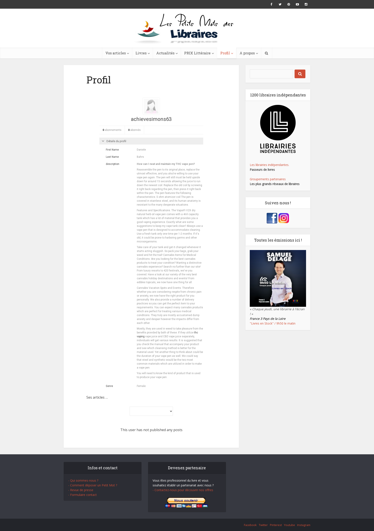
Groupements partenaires (268, 179)
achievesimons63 (151, 119)
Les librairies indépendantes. (269, 165)
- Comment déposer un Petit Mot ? (92, 485)
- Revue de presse (80, 490)
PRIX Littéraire (197, 53)
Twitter (263, 525)
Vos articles (115, 53)
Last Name (112, 156)
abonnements (112, 130)
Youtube (289, 525)
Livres (141, 53)
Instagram (303, 525)
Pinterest (276, 525)
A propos (247, 53)
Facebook (250, 525)
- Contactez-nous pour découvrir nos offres (183, 490)
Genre (109, 386)
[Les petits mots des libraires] (187, 28)
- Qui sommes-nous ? (83, 480)
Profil (225, 53)
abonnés (134, 130)
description (112, 164)
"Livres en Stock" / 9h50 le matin (272, 323)
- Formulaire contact (82, 495)
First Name (112, 149)
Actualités (165, 53)
